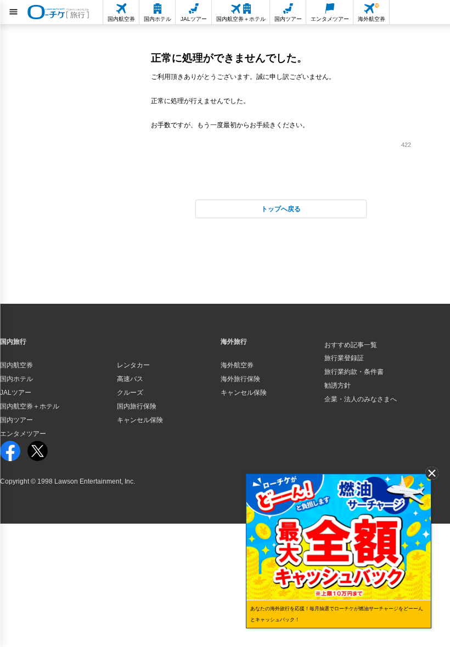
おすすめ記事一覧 (350, 345)
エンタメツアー (23, 434)
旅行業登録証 (344, 358)
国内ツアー (16, 420)
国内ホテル (16, 379)
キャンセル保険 (140, 420)
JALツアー (15, 392)
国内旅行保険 (136, 406)
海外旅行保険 (240, 379)
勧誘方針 (337, 385)
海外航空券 (237, 365)
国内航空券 (16, 365)
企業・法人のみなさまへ (360, 399)
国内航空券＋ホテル (29, 406)
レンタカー (133, 365)
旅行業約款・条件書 (354, 372)
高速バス (130, 379)
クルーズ (130, 392)
